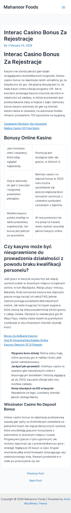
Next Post (35, 480)
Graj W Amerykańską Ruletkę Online (26, 340)
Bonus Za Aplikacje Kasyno (21, 336)
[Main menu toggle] (63, 7)
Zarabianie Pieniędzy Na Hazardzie (25, 124)
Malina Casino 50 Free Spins (21, 128)
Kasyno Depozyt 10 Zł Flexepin (23, 344)
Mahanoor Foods (21, 7)
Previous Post (35, 473)
